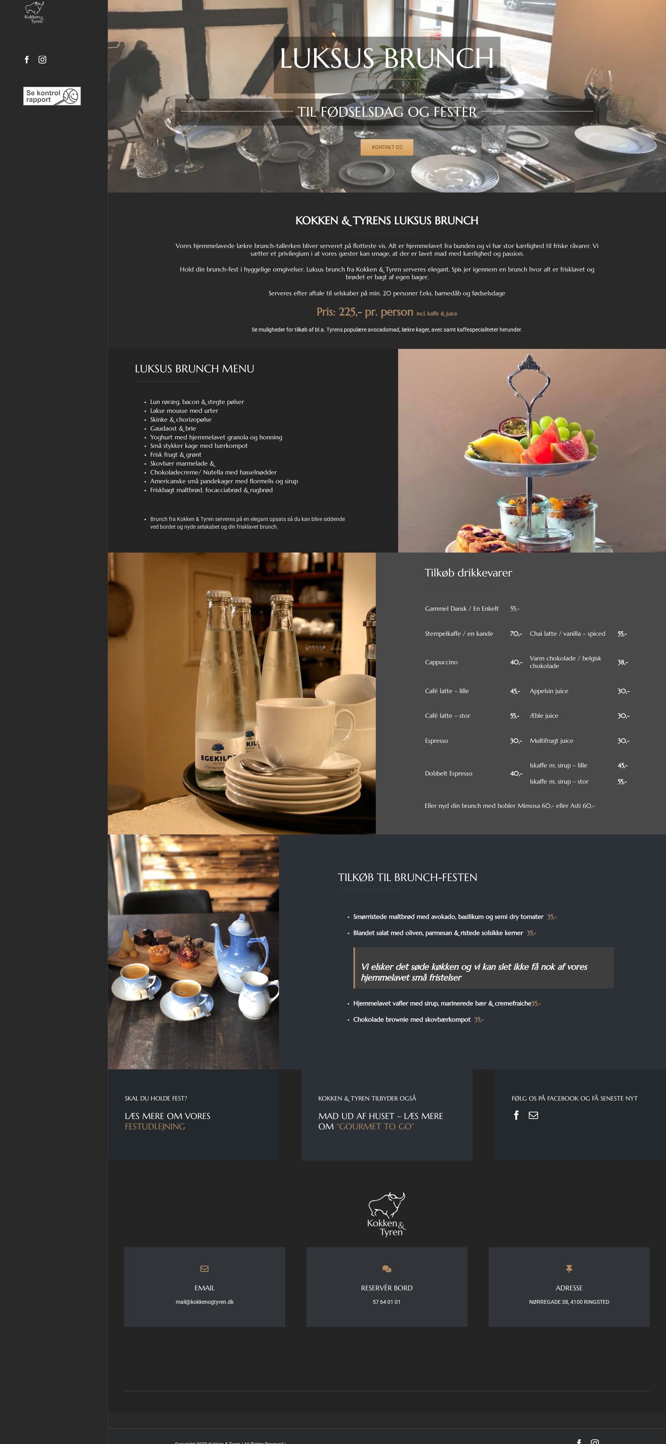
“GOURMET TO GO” (375, 1126)
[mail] (533, 1115)
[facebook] (516, 1115)
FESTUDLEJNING (155, 1126)
